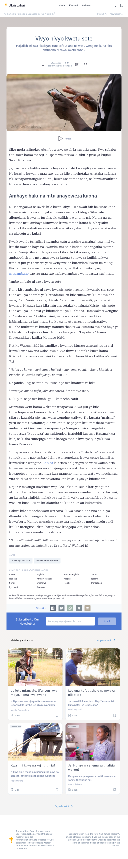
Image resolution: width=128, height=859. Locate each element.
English (40, 574)
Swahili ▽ (102, 13)
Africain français (44, 578)
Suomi (94, 574)
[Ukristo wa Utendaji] (30, 5)
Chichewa (41, 583)
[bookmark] (43, 64)
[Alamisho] (122, 5)
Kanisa (48, 463)
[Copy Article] (85, 64)
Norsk (12, 583)
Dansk (12, 574)
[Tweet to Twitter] (61, 608)
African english (71, 574)
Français (13, 578)
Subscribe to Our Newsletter (27, 621)
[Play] (60, 138)
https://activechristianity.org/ (99, 595)
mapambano (19, 274)
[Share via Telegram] (79, 608)
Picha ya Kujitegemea (47, 560)
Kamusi (73, 5)
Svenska (41, 587)
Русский (13, 587)
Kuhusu (86, 5)
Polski (67, 583)
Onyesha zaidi (104, 640)
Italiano (94, 578)
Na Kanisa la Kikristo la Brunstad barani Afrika (28, 13)
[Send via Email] (87, 608)
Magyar (67, 578)
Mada (62, 5)
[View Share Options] (77, 64)
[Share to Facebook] (53, 608)
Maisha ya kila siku (21, 560)
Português (96, 583)
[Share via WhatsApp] (70, 608)
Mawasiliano (116, 13)
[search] (114, 5)
